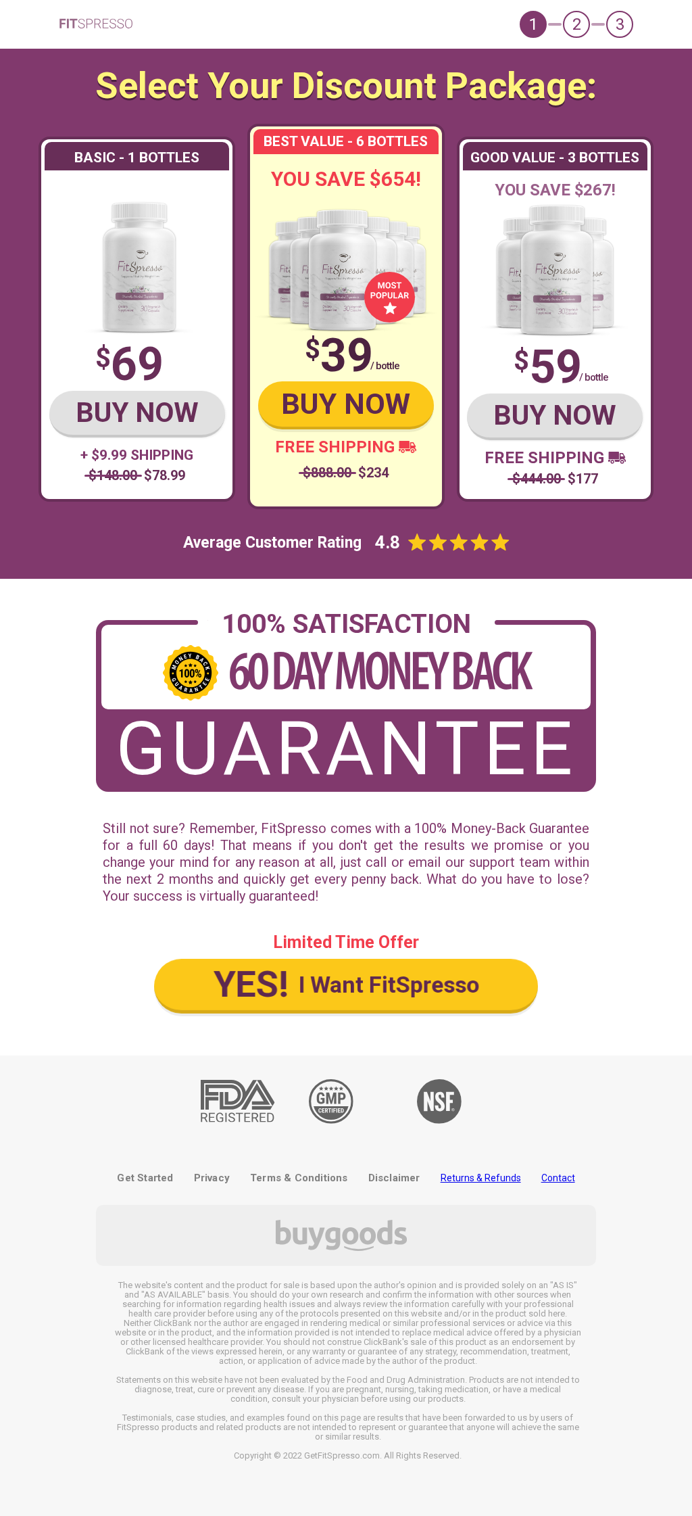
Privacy (212, 1178)
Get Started (145, 1178)
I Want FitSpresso (346, 984)
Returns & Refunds (481, 1177)
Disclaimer (394, 1178)
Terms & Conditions (299, 1178)
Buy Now (137, 412)
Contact (558, 1177)
